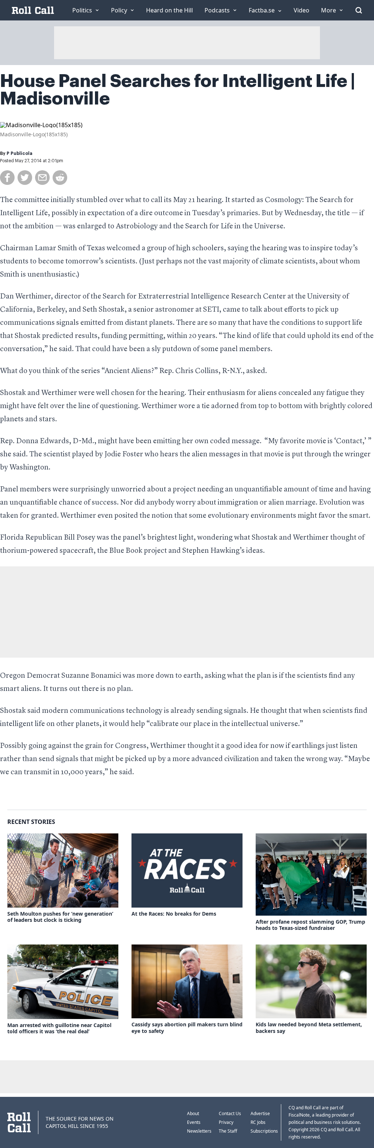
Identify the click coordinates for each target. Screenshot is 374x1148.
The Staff (228, 1131)
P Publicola (19, 153)
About (193, 1113)
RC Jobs (258, 1122)
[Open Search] (358, 10)
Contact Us (230, 1113)
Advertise (260, 1113)
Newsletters (199, 1131)
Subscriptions (264, 1131)
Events (194, 1122)
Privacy (226, 1122)
